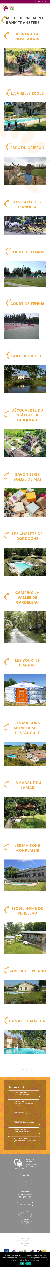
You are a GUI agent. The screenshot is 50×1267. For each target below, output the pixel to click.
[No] (47, 1260)
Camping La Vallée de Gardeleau (27, 597)
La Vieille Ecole (27, 93)
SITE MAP (25, 1245)
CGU (28, 1263)
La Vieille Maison (27, 1021)
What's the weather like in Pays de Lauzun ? (25, 1140)
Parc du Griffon (27, 148)
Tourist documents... (21, 1113)
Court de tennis (27, 252)
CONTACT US (25, 1204)
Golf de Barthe (27, 356)
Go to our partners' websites (24, 1121)
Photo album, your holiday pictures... (23, 1103)
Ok (22, 1263)
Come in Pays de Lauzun (22, 1130)
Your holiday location (21, 1093)
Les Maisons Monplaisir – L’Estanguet (27, 728)
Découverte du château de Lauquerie (27, 415)
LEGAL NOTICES (25, 1243)
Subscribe (25, 1182)
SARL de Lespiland (27, 971)
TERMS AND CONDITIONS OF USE (25, 1241)
